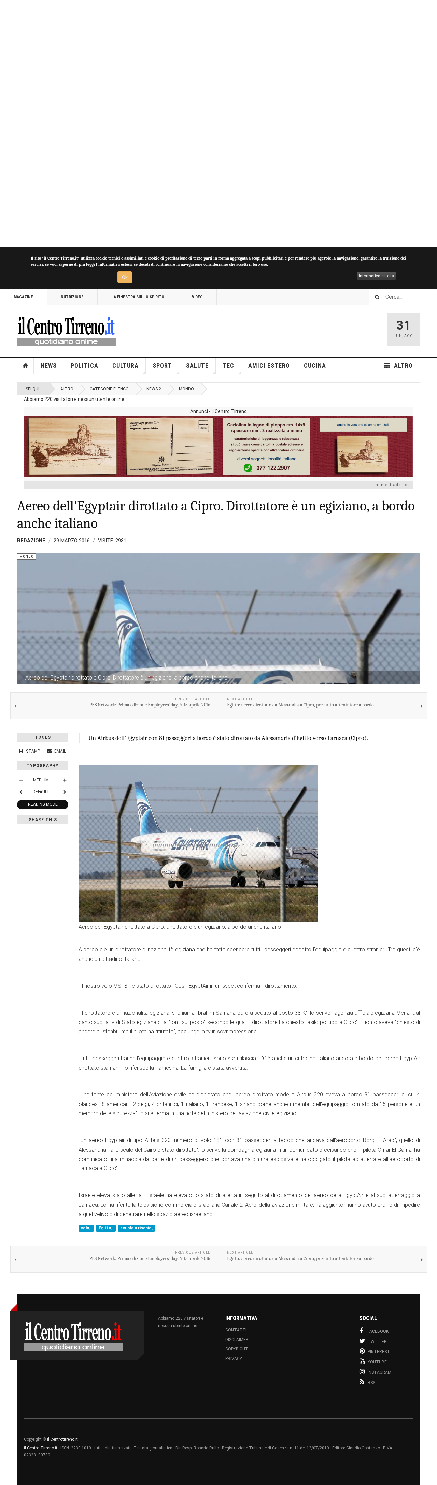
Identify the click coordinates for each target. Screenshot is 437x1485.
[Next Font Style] (64, 792)
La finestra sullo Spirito (137, 297)
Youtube (377, 1362)
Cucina (315, 365)
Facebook (378, 1331)
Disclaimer (237, 1339)
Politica (84, 365)
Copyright (236, 1349)
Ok (125, 277)
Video (197, 297)
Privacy (233, 1358)
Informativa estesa (376, 276)
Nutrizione (72, 297)
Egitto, (106, 1228)
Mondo (186, 389)
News (49, 365)
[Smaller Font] (21, 780)
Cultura (125, 365)
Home (25, 366)
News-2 (153, 389)
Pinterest (379, 1351)
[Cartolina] (218, 446)
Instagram (379, 1372)
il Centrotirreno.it (62, 1439)
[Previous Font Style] (21, 792)
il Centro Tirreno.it (40, 1448)
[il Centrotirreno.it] (66, 329)
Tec (228, 365)
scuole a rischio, (136, 1228)
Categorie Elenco (109, 389)
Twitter (377, 1341)
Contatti (235, 1330)
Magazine (23, 297)
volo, (86, 1228)
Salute (197, 365)
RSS (371, 1382)
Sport (162, 365)
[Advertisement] (205, 123)
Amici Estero (269, 365)
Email (59, 751)
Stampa (34, 751)
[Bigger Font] (64, 780)
